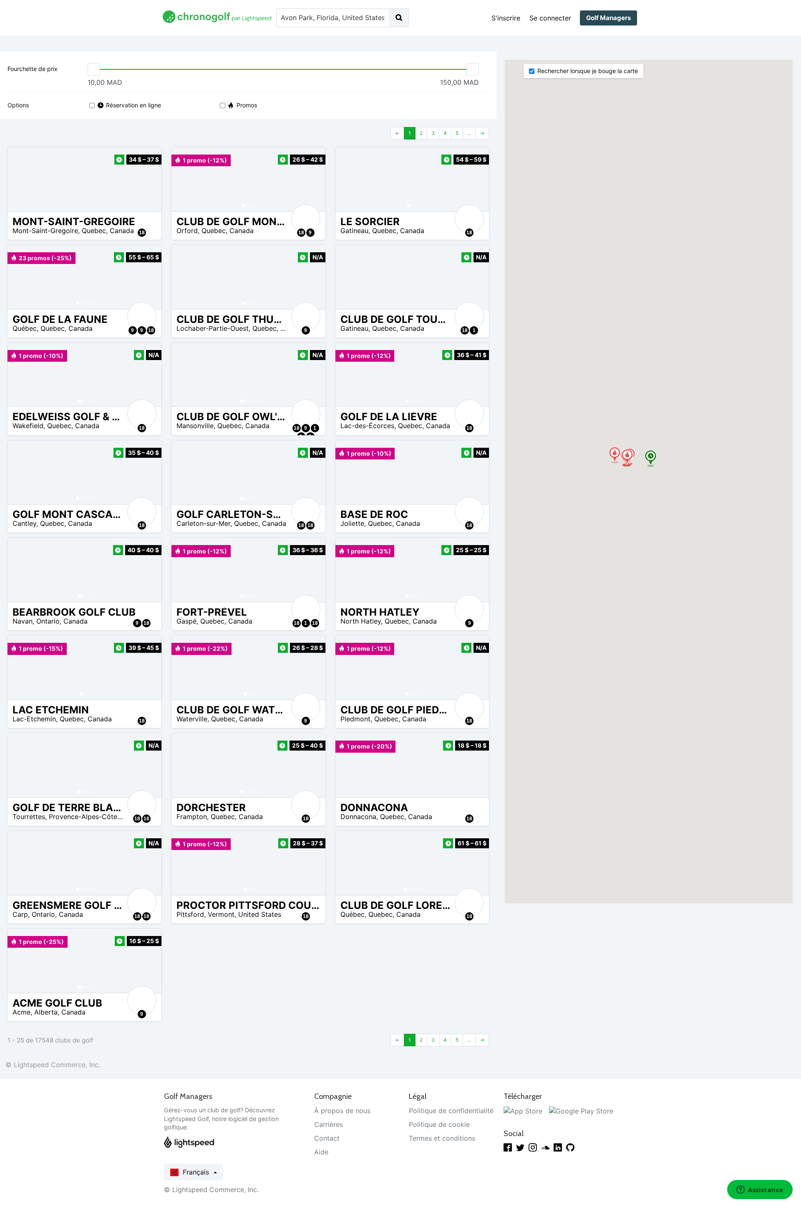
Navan (23, 621)
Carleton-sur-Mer (203, 523)
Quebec (94, 230)
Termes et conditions (442, 1138)
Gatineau (354, 230)
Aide (321, 1152)
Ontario (48, 621)
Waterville (191, 719)
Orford (187, 230)
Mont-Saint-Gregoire (45, 230)
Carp (20, 914)
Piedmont (355, 719)
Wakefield (28, 425)
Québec (25, 328)
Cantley (24, 523)
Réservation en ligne (133, 105)
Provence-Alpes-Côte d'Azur (94, 816)
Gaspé (186, 621)
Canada (122, 230)
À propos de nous (342, 1110)
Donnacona (358, 816)
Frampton (191, 816)
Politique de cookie (439, 1124)
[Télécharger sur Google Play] (581, 1110)
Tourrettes (29, 816)
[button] (186, 179)
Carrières (328, 1124)
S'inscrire (505, 18)
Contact (327, 1138)
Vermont (221, 914)
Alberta (46, 1012)
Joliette (352, 523)
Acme (21, 1012)
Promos (247, 105)
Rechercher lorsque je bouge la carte (587, 70)
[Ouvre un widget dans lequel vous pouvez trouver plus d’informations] (760, 1190)
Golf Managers (608, 18)
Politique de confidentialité (451, 1110)
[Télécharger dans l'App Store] (523, 1110)
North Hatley (360, 621)
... (469, 133)
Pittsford (190, 914)
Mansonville (195, 425)
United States (259, 914)
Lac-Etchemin (34, 719)
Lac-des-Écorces (367, 425)
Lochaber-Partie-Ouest (212, 328)
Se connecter (550, 18)
